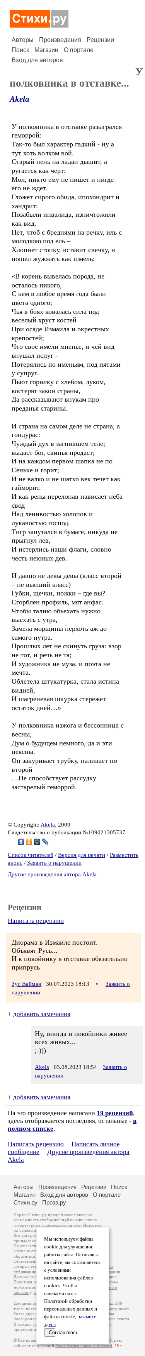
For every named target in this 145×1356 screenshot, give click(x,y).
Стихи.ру (26, 1202)
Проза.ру (54, 1202)
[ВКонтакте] (21, 842)
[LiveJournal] (45, 842)
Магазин (46, 50)
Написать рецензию (36, 920)
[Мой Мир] (37, 842)
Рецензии (100, 40)
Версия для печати (81, 855)
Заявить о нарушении (54, 863)
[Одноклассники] (29, 842)
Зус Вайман (26, 984)
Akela (19, 99)
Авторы (23, 40)
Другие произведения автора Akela (52, 874)
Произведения (60, 40)
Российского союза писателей (83, 1346)
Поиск (20, 50)
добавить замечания (41, 1014)
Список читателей (30, 855)
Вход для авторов (37, 60)
